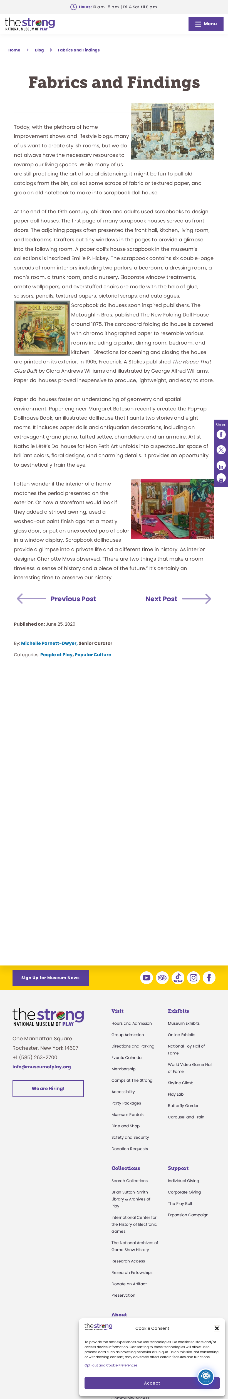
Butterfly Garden (184, 1105)
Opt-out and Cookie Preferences (111, 1365)
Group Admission (127, 1035)
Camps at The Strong (131, 1080)
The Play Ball (180, 1203)
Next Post (161, 598)
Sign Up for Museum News (50, 977)
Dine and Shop (125, 1126)
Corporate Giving (184, 1192)
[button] (217, 1328)
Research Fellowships (131, 1272)
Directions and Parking (132, 1046)
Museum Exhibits (184, 1023)
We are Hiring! (48, 1088)
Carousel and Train (186, 1117)
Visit (117, 1011)
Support (178, 1168)
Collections (125, 1168)
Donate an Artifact (129, 1284)
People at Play (56, 655)
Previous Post (73, 598)
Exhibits (178, 1011)
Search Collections (129, 1180)
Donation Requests (129, 1149)
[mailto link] (221, 477)
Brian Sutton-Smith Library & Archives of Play (130, 1199)
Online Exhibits (181, 1035)
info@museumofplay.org (42, 1067)
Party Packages (126, 1103)
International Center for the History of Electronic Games (134, 1224)
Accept (152, 1383)
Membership (123, 1069)
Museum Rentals (127, 1114)
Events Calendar (127, 1057)
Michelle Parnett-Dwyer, (49, 643)
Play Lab (176, 1094)
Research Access (128, 1261)
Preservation (123, 1295)
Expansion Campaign (188, 1215)
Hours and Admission (131, 1023)
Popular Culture (93, 655)
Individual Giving (183, 1180)
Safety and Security (130, 1137)
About (119, 1315)
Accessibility (123, 1092)
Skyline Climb (180, 1083)
